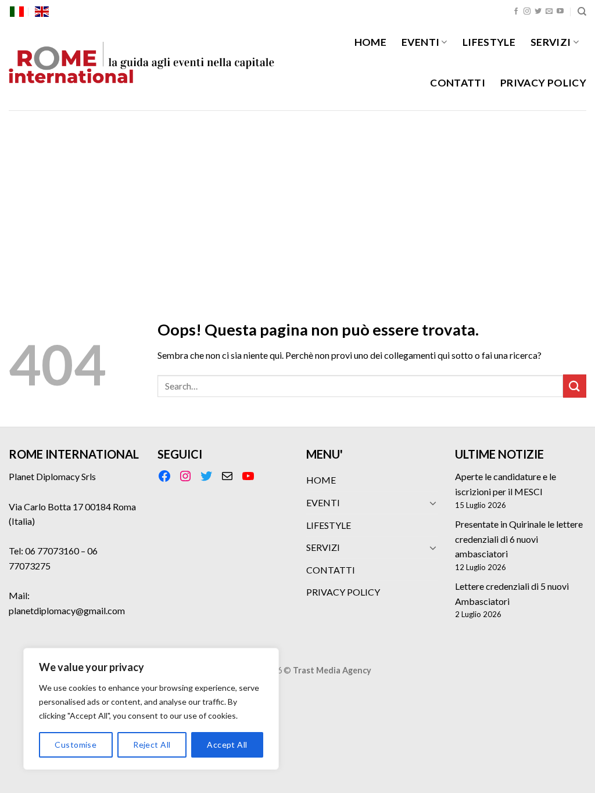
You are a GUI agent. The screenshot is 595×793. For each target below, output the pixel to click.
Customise (75, 744)
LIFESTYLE (489, 42)
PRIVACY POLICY (543, 83)
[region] (151, 709)
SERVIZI (551, 42)
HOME (370, 42)
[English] (42, 11)
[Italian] (17, 11)
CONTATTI (457, 83)
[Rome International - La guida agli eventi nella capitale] (142, 67)
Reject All (151, 744)
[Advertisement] (297, 197)
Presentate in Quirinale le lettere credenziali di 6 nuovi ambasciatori (519, 538)
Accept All (227, 744)
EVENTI (420, 42)
